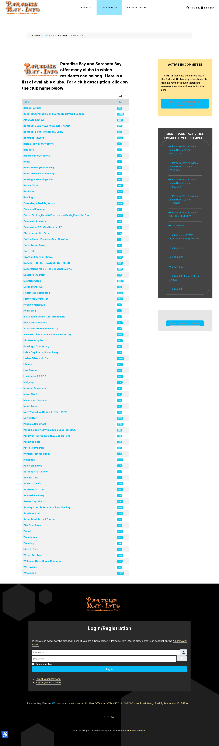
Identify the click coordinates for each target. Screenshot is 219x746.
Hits (119, 101)
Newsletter (30, 417)
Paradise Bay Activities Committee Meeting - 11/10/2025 (183, 200)
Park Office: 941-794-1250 (104, 703)
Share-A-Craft (32, 483)
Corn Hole (29, 251)
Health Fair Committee (36, 292)
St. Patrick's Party (34, 495)
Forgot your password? (48, 678)
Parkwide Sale (31, 441)
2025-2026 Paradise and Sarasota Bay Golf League (53, 113)
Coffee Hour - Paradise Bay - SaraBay (45, 239)
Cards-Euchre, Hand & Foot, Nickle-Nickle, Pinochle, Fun (56, 215)
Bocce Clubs (30, 185)
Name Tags (30, 406)
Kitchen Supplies (33, 340)
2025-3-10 (178, 225)
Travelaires (30, 537)
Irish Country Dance (35, 322)
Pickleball (29, 459)
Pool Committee (32, 465)
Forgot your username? (48, 682)
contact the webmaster (70, 703)
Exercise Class (32, 280)
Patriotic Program (33, 447)
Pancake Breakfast (34, 423)
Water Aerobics (32, 555)
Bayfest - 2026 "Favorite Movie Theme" (46, 125)
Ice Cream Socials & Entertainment (44, 316)
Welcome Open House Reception (42, 561)
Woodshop (29, 572)
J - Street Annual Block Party (40, 328)
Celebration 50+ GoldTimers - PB (42, 227)
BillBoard (28, 149)
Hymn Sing (29, 310)
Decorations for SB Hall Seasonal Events (47, 268)
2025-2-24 (178, 247)
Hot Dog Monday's (34, 304)
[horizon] (109, 604)
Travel (27, 531)
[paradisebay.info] (36, 7)
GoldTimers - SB (33, 286)
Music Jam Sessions (35, 400)
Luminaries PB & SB (34, 376)
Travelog (28, 543)
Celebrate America (34, 221)
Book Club (29, 191)
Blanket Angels (32, 107)
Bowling (28, 197)
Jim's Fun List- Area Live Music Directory (47, 334)
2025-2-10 (178, 257)
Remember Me (44, 664)
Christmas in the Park (36, 233)
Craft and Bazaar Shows (38, 256)
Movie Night (30, 394)
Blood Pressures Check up (39, 173)
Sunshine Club (31, 513)
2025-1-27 (177, 266)
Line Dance (30, 370)
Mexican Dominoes (34, 388)
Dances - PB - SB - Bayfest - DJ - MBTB (46, 262)
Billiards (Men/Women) (36, 155)
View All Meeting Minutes (185, 323)
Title (26, 101)
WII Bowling (30, 566)
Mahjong (28, 382)
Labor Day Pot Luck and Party (40, 352)
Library (27, 364)
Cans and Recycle (34, 209)
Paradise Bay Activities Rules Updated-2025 (49, 429)
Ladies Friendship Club (36, 358)
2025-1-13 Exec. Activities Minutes (184, 278)
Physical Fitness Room (36, 453)
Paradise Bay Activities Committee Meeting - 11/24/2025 (183, 183)
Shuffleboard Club (34, 489)
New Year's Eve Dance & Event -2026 (45, 411)
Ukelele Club (30, 549)
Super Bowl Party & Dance (39, 519)
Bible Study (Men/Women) (38, 143)
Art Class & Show (33, 119)
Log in (109, 669)
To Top (110, 717)
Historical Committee (36, 298)
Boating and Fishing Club (38, 179)
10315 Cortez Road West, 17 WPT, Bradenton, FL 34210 (156, 703)
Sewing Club (30, 477)
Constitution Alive (34, 245)
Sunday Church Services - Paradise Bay (46, 507)
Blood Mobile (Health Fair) (38, 167)
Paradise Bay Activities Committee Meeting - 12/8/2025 (183, 166)
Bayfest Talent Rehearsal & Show (43, 131)
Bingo (26, 161)
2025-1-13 (177, 289)
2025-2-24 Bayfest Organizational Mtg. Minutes (184, 236)
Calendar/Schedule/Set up (39, 203)
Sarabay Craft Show (35, 471)
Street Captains (32, 501)
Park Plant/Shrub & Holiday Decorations (46, 435)
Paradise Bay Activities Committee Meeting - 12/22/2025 (183, 150)
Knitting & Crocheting (36, 346)
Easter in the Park (34, 274)
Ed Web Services (136, 730)
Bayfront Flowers (33, 137)
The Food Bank (32, 525)
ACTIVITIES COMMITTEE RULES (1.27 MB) (186, 103)
